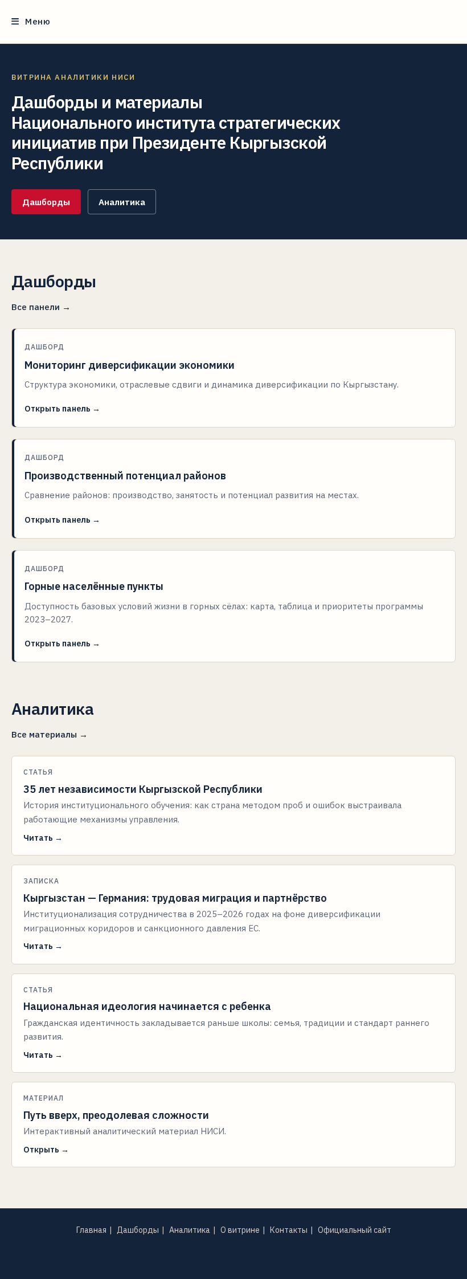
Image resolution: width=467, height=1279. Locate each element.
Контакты (289, 1230)
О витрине (240, 1230)
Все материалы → (49, 734)
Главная (91, 1230)
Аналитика (122, 202)
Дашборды (46, 202)
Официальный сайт (354, 1230)
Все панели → (41, 307)
